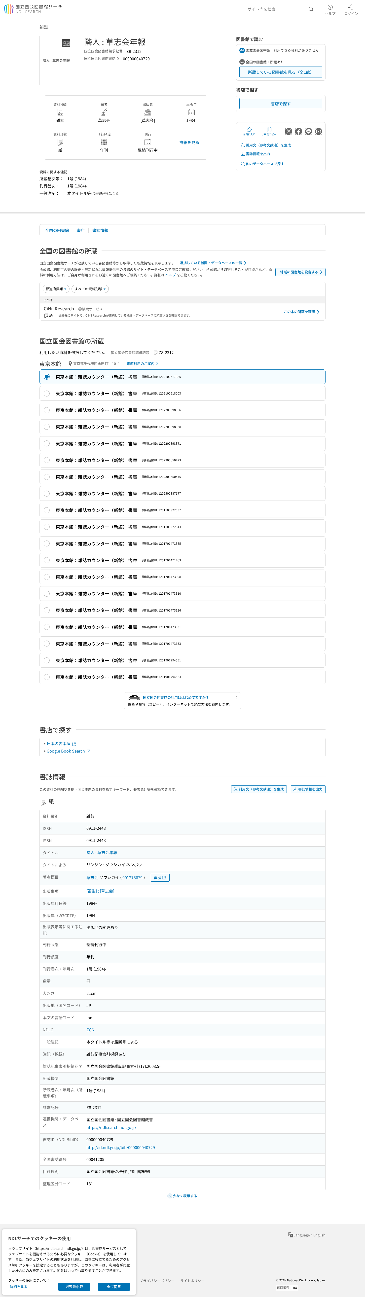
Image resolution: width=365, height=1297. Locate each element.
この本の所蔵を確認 (299, 311)
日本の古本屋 (59, 743)
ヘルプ (330, 13)
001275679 (132, 877)
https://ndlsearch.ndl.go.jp (111, 1127)
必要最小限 (74, 1286)
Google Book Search (66, 751)
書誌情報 (100, 230)
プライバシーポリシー (157, 1280)
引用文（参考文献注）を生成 (268, 145)
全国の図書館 (57, 230)
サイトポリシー (192, 1280)
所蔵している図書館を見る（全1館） (281, 72)
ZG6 (90, 1030)
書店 (81, 230)
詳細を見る (189, 142)
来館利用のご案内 (140, 363)
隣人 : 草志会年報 (101, 852)
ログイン (351, 13)
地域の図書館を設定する (299, 271)
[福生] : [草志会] (100, 891)
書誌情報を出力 (258, 153)
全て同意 (114, 1286)
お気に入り (249, 134)
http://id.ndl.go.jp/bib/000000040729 (120, 1147)
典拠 (157, 877)
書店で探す (281, 104)
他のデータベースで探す (265, 163)
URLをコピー (269, 134)
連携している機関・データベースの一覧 (211, 262)
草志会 (92, 877)
